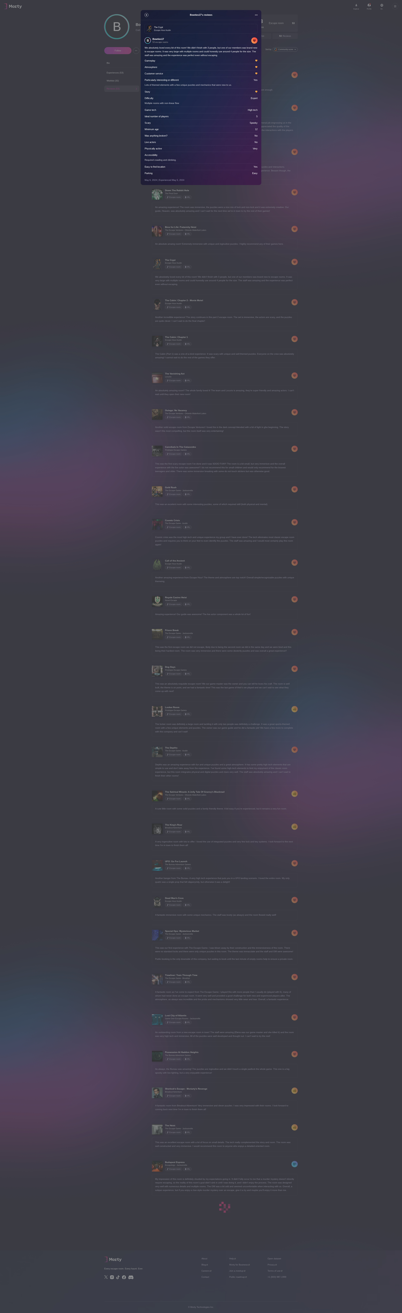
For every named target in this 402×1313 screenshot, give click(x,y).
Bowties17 (158, 39)
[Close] (146, 15)
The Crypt (158, 27)
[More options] (256, 15)
